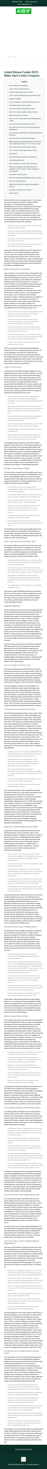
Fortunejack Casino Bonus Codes (20, 105)
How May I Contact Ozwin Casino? (20, 190)
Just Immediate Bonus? (17, 160)
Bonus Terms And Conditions (18, 85)
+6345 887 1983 (17, 2)
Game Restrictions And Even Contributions (23, 157)
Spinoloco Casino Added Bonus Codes (22, 109)
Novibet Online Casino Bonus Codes (21, 92)
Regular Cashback (15, 99)
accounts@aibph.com (24, 4)
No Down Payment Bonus (17, 181)
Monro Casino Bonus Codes (18, 115)
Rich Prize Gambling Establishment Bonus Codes (25, 178)
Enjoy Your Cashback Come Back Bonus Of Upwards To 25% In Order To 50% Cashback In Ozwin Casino (24, 169)
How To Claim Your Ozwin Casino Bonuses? (23, 163)
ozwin (35, 308)
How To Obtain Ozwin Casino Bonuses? (22, 124)
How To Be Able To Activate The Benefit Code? (24, 102)
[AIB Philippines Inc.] (23, 11)
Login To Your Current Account (19, 89)
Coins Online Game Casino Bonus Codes (22, 147)
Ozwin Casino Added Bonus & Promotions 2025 (24, 95)
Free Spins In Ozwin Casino (18, 174)
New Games (13, 153)
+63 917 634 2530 (31, 2)
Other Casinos (13, 193)
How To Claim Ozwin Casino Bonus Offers (23, 150)
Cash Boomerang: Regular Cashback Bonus (23, 112)
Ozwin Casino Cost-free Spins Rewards (22, 138)
